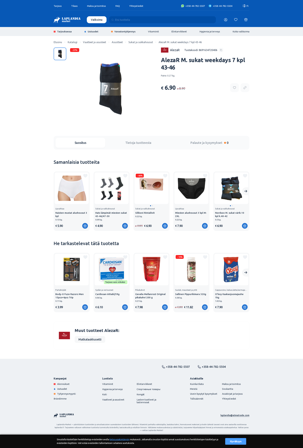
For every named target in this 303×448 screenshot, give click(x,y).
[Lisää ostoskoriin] (165, 226)
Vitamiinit (153, 31)
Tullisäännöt (196, 398)
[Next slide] (245, 191)
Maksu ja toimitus (96, 6)
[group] (72, 201)
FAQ (117, 6)
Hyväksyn (235, 441)
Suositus (80, 142)
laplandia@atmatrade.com (234, 415)
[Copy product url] (245, 87)
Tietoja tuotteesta (138, 142)
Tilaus (74, 6)
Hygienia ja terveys (209, 31)
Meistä (193, 389)
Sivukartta (227, 389)
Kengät (141, 394)
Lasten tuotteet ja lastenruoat (146, 401)
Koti (104, 394)
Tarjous (58, 6)
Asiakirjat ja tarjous (232, 393)
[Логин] (225, 19)
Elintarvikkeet (179, 31)
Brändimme (60, 398)
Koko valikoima (241, 31)
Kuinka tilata (197, 384)
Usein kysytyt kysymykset (203, 393)
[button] (151, 206)
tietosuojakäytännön (120, 439)
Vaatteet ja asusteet (113, 399)
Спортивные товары (148, 389)
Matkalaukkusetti (89, 339)
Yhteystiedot (136, 6)
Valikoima (97, 19)
